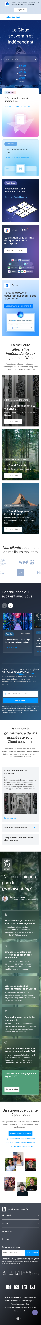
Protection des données (20, 1304)
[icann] (11, 1273)
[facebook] (8, 1287)
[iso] (24, 1273)
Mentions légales (28, 1301)
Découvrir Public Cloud (14, 197)
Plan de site (30, 1307)
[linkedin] (24, 1287)
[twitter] (16, 1287)
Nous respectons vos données (19, 710)
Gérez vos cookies (20, 1311)
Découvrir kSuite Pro (14, 251)
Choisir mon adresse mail (15, 107)
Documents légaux (28, 1297)
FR (21, 1319)
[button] (7, 4)
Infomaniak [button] (6, 1215)
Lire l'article (9, 648)
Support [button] (5, 1223)
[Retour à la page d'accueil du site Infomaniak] (13, 17)
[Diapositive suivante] (10, 605)
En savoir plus (12, 421)
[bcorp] (4, 1273)
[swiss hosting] (34, 1273)
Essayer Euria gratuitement (17, 306)
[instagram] (32, 1287)
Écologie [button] (5, 1240)
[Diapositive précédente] (4, 605)
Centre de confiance (12, 1301)
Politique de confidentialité (15, 1307)
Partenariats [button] (7, 1231)
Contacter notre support (20, 1133)
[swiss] (17, 1273)
